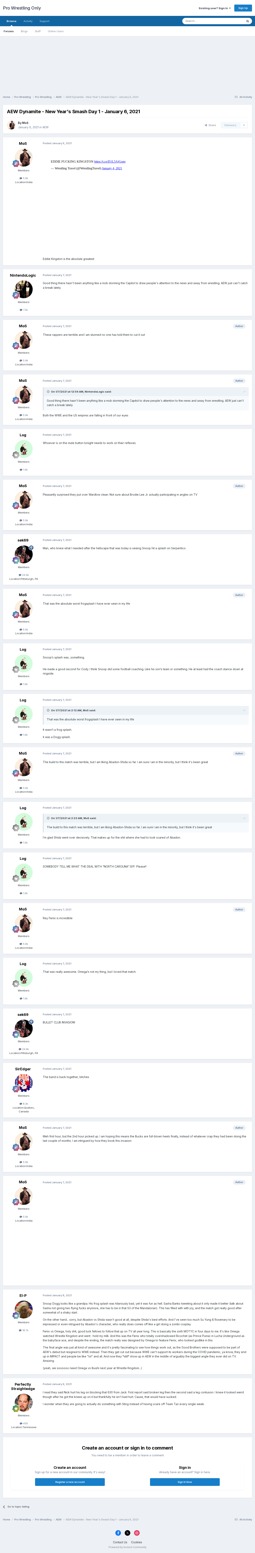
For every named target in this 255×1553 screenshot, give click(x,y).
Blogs (24, 31)
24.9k (25, 574)
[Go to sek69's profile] (24, 554)
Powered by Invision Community (127, 1547)
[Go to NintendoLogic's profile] (24, 289)
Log (23, 435)
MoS (25, 123)
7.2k (25, 309)
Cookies (136, 1542)
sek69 (23, 540)
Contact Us (120, 1542)
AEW (45, 127)
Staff (38, 31)
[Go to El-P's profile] (24, 1309)
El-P (23, 1295)
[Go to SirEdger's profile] (24, 1083)
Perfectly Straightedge (23, 1386)
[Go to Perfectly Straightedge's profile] (24, 1403)
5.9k (25, 178)
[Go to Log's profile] (24, 449)
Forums (9, 31)
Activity (28, 21)
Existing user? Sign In (214, 8)
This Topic (231, 20)
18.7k (25, 1330)
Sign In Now (185, 1482)
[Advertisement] (127, 64)
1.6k (25, 469)
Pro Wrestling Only (22, 8)
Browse (11, 21)
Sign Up (243, 8)
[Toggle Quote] (48, 391)
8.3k (25, 1103)
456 (25, 1423)
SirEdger (23, 1069)
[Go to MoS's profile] (11, 125)
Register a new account (70, 1482)
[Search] (247, 21)
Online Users (56, 31)
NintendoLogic (23, 275)
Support (44, 21)
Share (211, 125)
